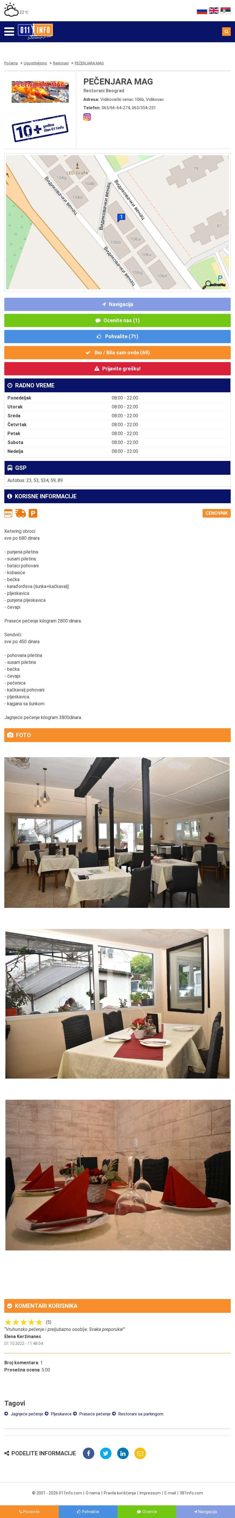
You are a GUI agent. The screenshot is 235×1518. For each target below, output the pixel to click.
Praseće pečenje (94, 1414)
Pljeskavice (61, 1414)
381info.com (191, 1493)
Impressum (150, 1493)
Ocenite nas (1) (121, 320)
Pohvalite (90, 1511)
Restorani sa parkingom (140, 1414)
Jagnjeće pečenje (26, 1414)
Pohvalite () (121, 336)
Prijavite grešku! (121, 369)
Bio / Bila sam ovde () (121, 352)
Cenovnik (216, 513)
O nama (93, 1493)
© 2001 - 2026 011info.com (57, 1493)
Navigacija (121, 304)
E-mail (170, 1493)
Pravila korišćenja (120, 1493)
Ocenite (149, 1511)
